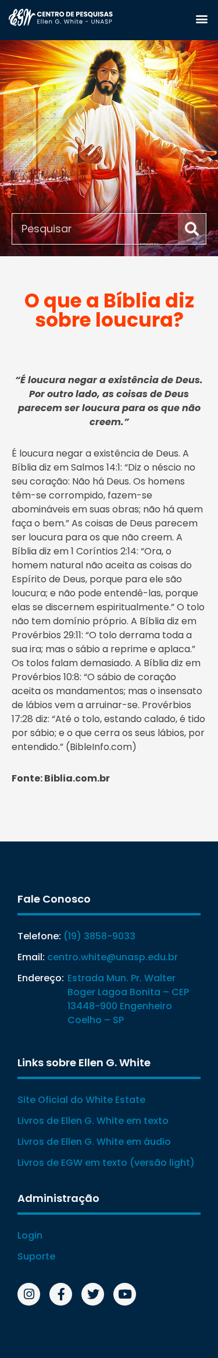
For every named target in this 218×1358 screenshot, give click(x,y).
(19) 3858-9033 (99, 936)
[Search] (192, 229)
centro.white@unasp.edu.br (112, 957)
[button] (201, 18)
